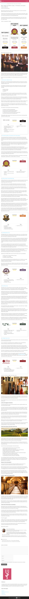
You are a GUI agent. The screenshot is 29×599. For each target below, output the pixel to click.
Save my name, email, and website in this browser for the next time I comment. (13, 562)
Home (1, 3)
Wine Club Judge (13, 597)
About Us (3, 590)
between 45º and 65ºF (22, 354)
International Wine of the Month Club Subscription (11, 135)
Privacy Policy (4, 594)
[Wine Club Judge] (2, 1)
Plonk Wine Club (5, 285)
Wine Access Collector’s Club (7, 79)
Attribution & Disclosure (5, 591)
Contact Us (3, 593)
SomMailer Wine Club (6, 338)
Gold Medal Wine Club (6, 232)
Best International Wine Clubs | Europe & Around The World (11, 541)
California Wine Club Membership (8, 178)
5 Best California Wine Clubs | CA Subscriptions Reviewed (10, 540)
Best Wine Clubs (5, 3)
